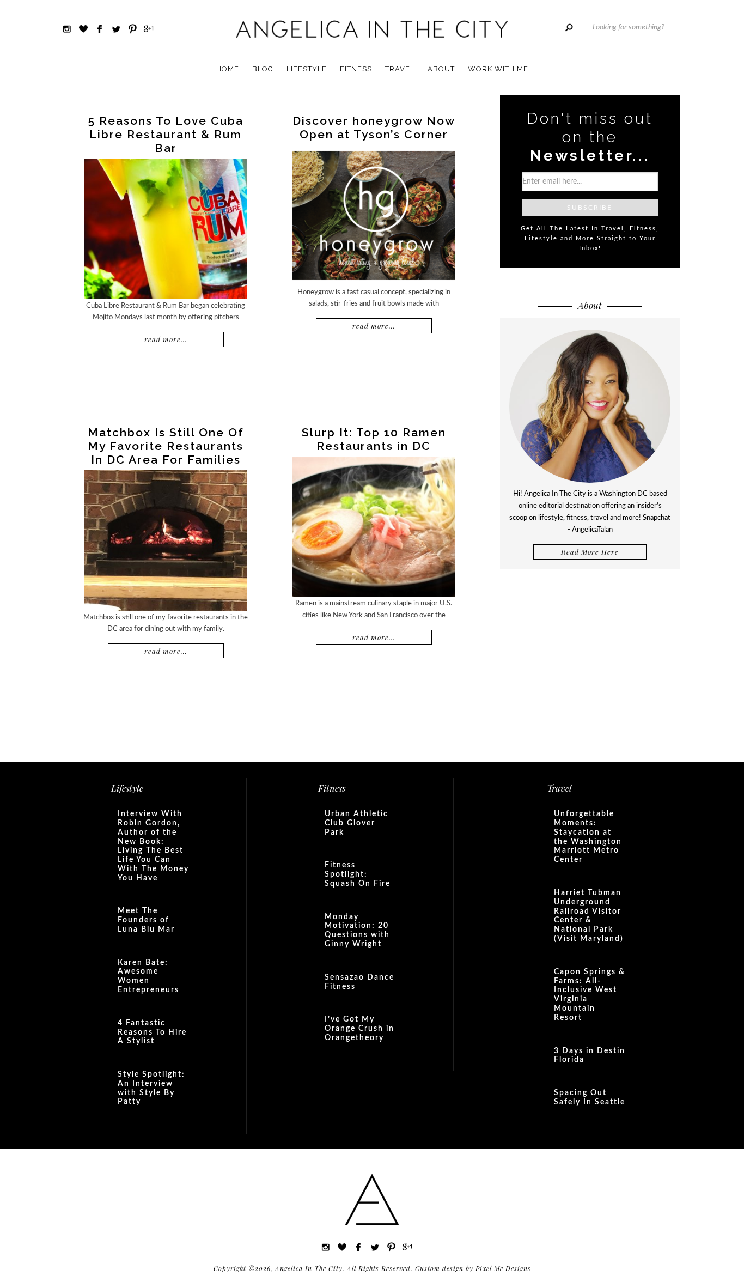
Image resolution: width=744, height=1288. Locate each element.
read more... (165, 339)
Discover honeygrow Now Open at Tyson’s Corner (373, 127)
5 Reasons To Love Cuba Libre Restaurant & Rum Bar (165, 134)
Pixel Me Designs (503, 1268)
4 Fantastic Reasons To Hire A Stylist (152, 1032)
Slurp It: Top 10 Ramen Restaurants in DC (374, 439)
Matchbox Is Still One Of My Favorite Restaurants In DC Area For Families (166, 446)
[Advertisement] (590, 664)
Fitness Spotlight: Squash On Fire (358, 874)
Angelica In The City (372, 28)
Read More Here (590, 551)
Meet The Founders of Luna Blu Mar (146, 920)
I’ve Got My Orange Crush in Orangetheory (359, 1029)
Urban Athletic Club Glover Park (356, 823)
